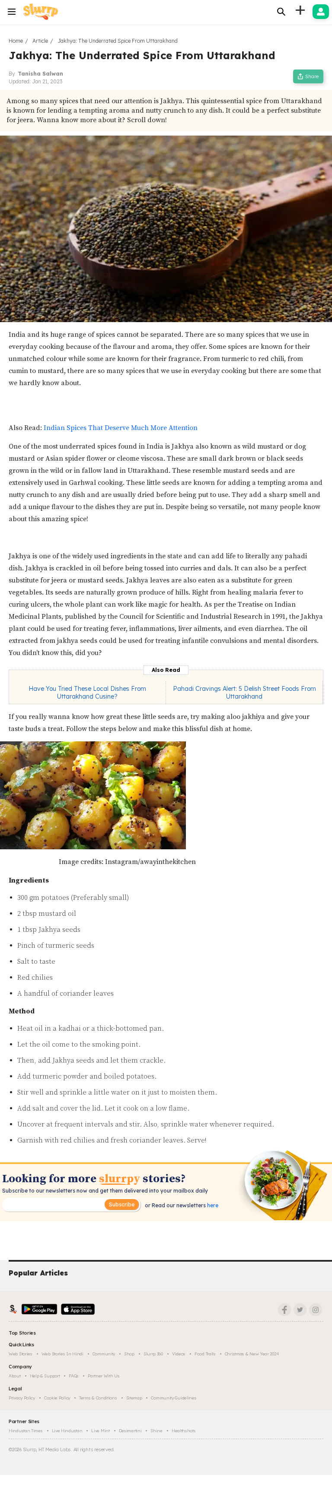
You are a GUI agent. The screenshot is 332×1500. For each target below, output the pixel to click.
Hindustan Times (26, 1431)
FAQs (74, 1376)
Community (104, 1354)
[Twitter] (300, 1309)
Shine (156, 1431)
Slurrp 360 (153, 1354)
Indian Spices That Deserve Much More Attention (121, 428)
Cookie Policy (57, 1398)
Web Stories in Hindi (62, 1354)
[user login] (321, 11)
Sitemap (134, 1398)
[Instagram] (315, 1309)
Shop (129, 1354)
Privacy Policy (22, 1398)
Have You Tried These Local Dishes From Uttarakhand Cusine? (87, 692)
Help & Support (45, 1376)
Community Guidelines (173, 1398)
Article (40, 41)
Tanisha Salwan (40, 73)
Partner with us (104, 1376)
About (15, 1376)
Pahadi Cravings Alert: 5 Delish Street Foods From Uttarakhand (244, 692)
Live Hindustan (67, 1431)
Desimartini (130, 1431)
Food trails (205, 1354)
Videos (178, 1354)
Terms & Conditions (98, 1398)
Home (16, 41)
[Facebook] (284, 1309)
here (212, 1205)
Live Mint (100, 1431)
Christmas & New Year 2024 (252, 1354)
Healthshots (184, 1431)
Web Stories (20, 1354)
